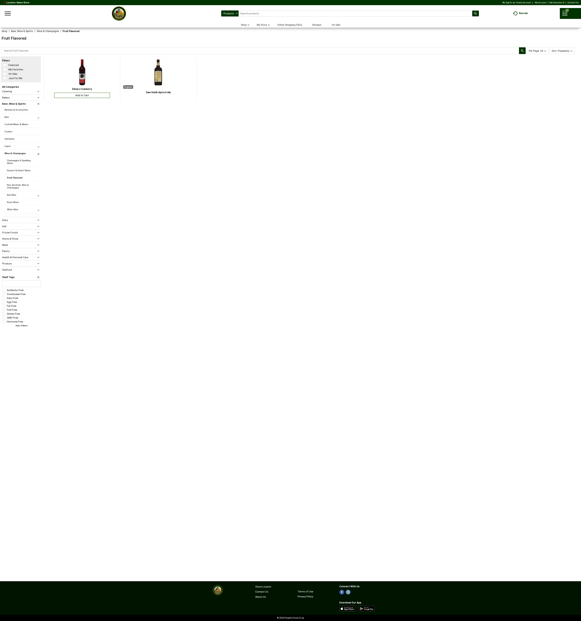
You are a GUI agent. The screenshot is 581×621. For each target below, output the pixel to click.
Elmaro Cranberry (82, 88)
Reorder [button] (523, 13)
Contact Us (573, 2)
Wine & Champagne (48, 31)
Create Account (523, 2)
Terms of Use (305, 591)
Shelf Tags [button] (8, 277)
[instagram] (348, 593)
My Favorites (556, 2)
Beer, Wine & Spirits (22, 31)
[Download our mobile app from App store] (347, 608)
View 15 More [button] (21, 326)
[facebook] (341, 593)
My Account (541, 2)
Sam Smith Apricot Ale (158, 92)
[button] (37, 91)
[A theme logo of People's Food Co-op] (118, 13)
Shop (4, 31)
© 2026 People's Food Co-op (290, 618)
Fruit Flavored (71, 31)
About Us (260, 596)
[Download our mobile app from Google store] (367, 608)
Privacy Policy (305, 596)
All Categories (10, 86)
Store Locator (263, 586)
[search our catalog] (475, 13)
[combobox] (230, 13)
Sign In (509, 2)
